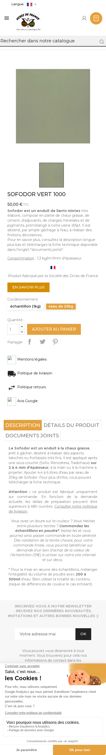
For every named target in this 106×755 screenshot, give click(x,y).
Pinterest (55, 342)
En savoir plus (28, 287)
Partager (30, 342)
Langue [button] (18, 4)
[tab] (23, 425)
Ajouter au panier (54, 329)
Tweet (42, 342)
